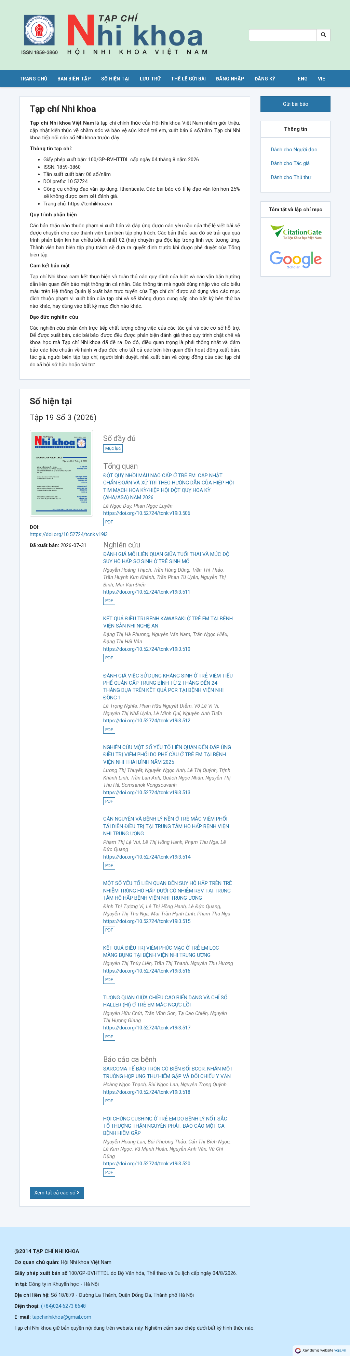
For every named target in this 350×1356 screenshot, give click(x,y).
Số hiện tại (115, 78)
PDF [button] (109, 521)
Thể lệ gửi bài (188, 78)
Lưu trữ (150, 78)
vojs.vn (340, 1350)
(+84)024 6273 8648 (63, 1306)
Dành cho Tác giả (290, 163)
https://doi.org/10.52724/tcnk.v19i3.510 (146, 649)
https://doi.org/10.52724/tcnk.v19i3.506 (146, 513)
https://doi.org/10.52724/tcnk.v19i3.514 (146, 857)
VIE (321, 78)
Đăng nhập (230, 78)
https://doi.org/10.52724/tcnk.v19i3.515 (146, 921)
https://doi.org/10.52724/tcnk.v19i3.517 (146, 1028)
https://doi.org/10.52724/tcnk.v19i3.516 (146, 971)
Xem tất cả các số (55, 1193)
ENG (303, 78)
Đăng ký (265, 78)
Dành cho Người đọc (294, 150)
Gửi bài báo (295, 104)
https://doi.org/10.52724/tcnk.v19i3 (69, 534)
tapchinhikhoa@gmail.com (61, 1317)
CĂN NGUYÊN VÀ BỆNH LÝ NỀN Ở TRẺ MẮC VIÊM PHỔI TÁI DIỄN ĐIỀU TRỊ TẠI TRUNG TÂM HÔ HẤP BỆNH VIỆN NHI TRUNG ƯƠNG (166, 826)
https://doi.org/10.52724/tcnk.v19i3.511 (146, 592)
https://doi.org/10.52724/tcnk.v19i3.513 (146, 792)
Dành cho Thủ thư (291, 177)
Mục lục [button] (113, 448)
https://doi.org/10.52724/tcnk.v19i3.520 (146, 1164)
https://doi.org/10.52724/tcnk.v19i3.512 (146, 721)
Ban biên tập (74, 78)
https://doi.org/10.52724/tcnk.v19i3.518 (146, 1092)
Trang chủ (33, 78)
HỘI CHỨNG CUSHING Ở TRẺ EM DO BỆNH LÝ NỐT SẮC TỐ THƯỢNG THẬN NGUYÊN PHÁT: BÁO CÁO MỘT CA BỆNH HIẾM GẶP (165, 1126)
